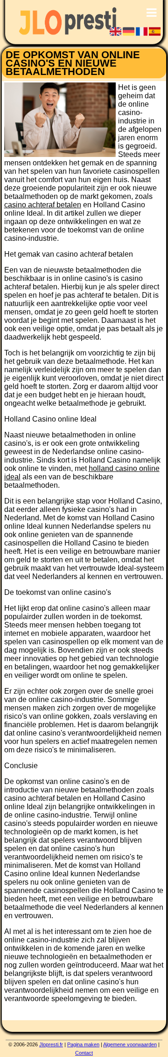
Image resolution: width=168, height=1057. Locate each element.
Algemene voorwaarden (130, 1044)
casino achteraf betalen (42, 205)
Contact (84, 1053)
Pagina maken (83, 1044)
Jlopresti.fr (51, 1044)
